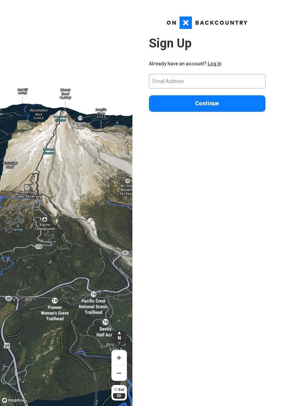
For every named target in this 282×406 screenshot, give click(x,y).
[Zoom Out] (119, 373)
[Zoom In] (119, 357)
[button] (119, 338)
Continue (207, 103)
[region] (66, 203)
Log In (214, 63)
